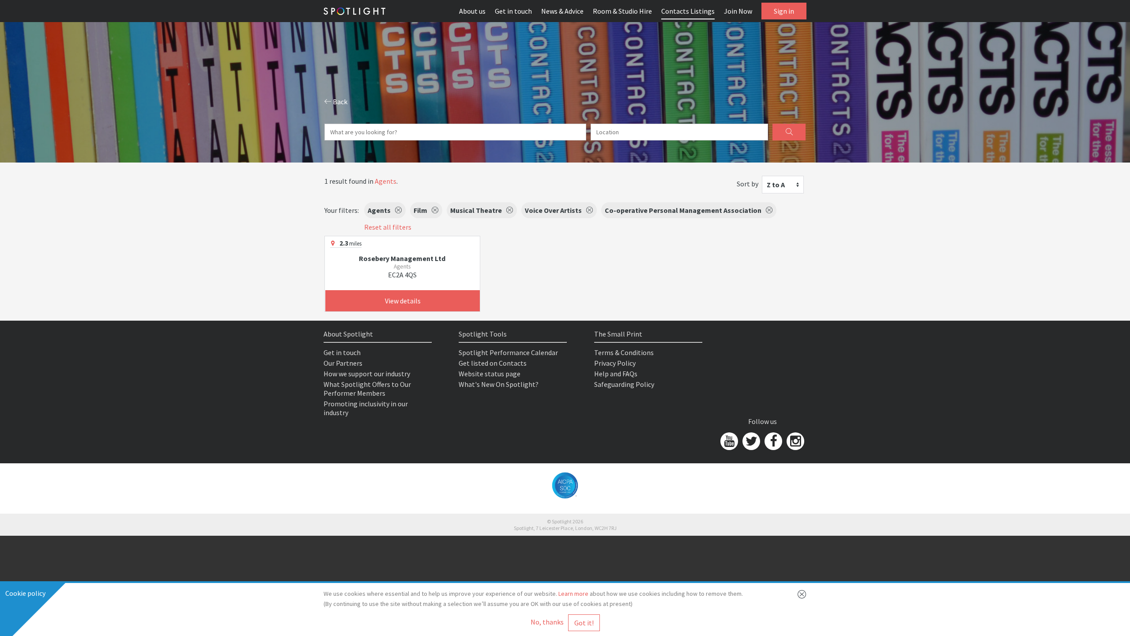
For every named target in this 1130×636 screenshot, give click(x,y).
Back (339, 101)
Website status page (489, 373)
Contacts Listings (688, 11)
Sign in (784, 11)
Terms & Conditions (624, 352)
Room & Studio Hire (622, 11)
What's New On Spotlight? (499, 384)
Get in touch (513, 11)
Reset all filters (387, 227)
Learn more (573, 594)
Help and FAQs (615, 373)
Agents (385, 181)
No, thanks (547, 621)
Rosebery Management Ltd (402, 258)
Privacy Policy (615, 363)
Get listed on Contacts (493, 363)
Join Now (738, 11)
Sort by (747, 183)
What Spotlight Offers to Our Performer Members (367, 389)
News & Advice (562, 11)
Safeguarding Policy (624, 384)
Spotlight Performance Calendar (508, 352)
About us (472, 11)
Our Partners (343, 363)
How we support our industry (367, 373)
